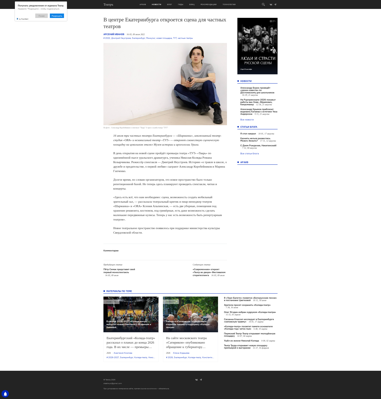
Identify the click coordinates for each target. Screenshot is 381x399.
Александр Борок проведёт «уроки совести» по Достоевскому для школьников (257, 90)
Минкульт (150, 38)
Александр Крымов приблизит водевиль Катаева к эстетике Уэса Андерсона (258, 111)
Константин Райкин (211, 357)
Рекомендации (209, 4)
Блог (169, 4)
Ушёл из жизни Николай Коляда (241, 340)
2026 (170, 357)
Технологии (229, 4)
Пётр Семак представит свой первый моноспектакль (119, 271)
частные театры (185, 38)
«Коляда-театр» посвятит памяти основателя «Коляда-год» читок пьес (248, 327)
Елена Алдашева (181, 353)
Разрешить (57, 15)
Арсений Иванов (113, 34)
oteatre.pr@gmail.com (112, 383)
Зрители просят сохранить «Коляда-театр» (247, 304)
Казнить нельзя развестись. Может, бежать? (255, 139)
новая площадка (164, 38)
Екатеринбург (138, 38)
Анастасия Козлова (123, 353)
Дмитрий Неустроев (121, 38)
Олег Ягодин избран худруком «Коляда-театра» (250, 312)
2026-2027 (113, 357)
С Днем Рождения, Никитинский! (258, 145)
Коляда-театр (140, 357)
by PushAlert (23, 19)
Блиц (192, 4)
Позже (42, 15)
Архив (143, 4)
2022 (107, 38)
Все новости (247, 119)
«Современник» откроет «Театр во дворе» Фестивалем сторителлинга (209, 272)
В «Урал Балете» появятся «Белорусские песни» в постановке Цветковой (250, 299)
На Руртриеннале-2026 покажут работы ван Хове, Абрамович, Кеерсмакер (258, 102)
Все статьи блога (249, 153)
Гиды (180, 4)
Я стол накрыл (248, 133)
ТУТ (175, 38)
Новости (156, 4)
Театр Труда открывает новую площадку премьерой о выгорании (245, 346)
